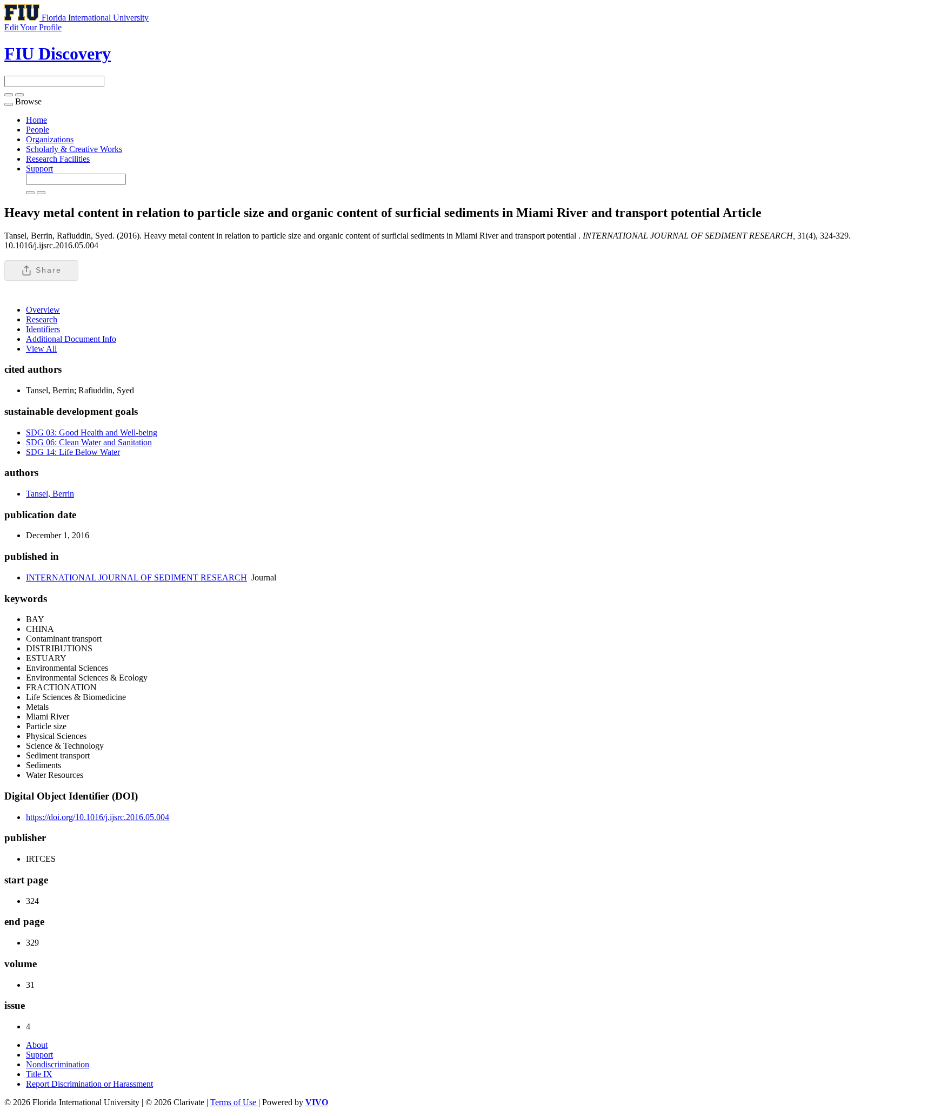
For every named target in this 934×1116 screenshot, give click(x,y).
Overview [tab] (43, 309)
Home (36, 119)
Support (39, 168)
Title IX (39, 1074)
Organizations (50, 139)
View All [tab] (41, 348)
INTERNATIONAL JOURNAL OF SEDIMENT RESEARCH (136, 577)
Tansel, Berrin (50, 493)
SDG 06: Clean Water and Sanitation (89, 442)
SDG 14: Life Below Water (73, 452)
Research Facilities (58, 158)
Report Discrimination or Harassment (89, 1083)
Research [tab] (41, 319)
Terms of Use (234, 1102)
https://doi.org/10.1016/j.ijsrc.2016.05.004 (97, 817)
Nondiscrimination (57, 1064)
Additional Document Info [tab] (71, 339)
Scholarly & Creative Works (74, 149)
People (37, 129)
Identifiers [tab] (43, 329)
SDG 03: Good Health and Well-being (91, 432)
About (37, 1044)
